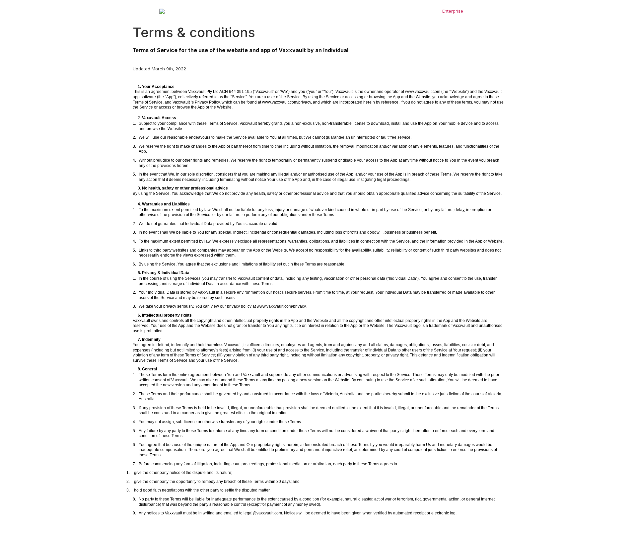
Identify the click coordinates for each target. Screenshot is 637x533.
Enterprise (452, 11)
